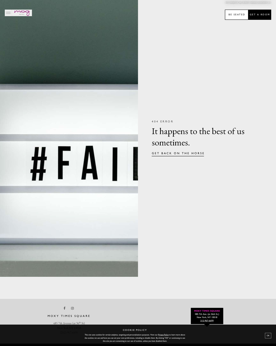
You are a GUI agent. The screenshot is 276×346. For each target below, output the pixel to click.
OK (268, 335)
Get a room (260, 15)
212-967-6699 (207, 321)
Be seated (237, 15)
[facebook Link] (65, 308)
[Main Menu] (8, 13)
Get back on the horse (178, 153)
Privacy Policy (163, 335)
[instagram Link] (73, 308)
